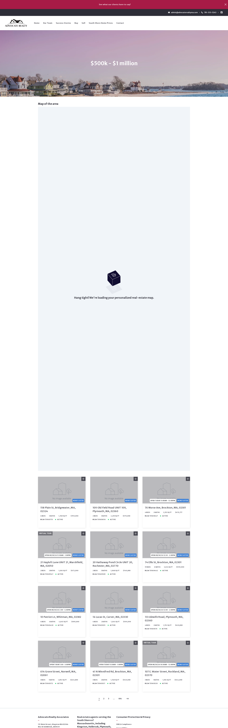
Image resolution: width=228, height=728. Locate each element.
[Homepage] (17, 23)
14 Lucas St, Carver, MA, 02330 (110, 616)
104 (120, 699)
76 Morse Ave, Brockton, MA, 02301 (165, 507)
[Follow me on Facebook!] (222, 12)
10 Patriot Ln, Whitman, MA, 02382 (60, 616)
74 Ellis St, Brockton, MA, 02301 (163, 562)
